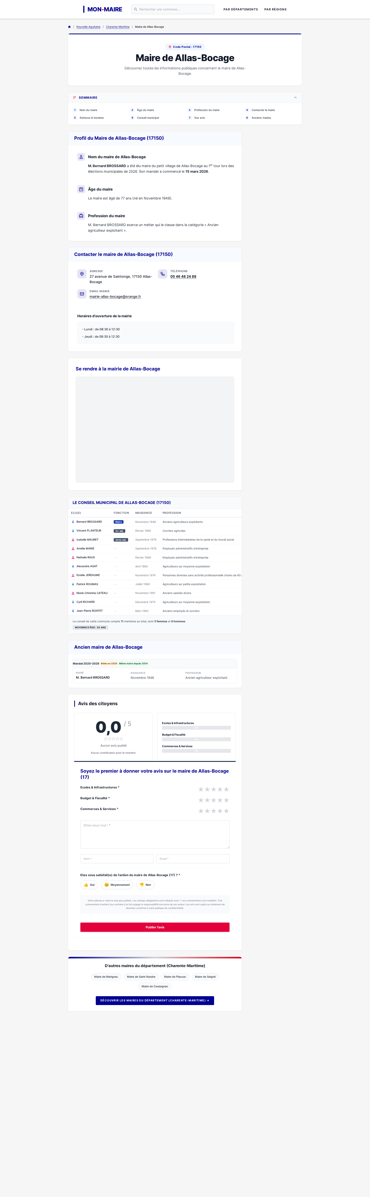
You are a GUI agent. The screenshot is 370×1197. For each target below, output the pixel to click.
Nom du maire (85, 110)
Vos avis (197, 117)
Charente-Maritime (118, 26)
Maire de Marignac (106, 976)
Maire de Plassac (175, 976)
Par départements (241, 9)
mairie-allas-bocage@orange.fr (115, 296)
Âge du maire (143, 110)
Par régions (275, 9)
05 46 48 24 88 (183, 276)
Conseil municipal (145, 117)
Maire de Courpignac (155, 986)
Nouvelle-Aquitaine (88, 26)
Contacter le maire (260, 110)
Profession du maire (204, 110)
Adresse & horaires (89, 117)
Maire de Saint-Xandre (141, 976)
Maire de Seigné (205, 976)
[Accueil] (69, 26)
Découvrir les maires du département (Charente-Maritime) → (154, 1000)
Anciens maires (258, 117)
